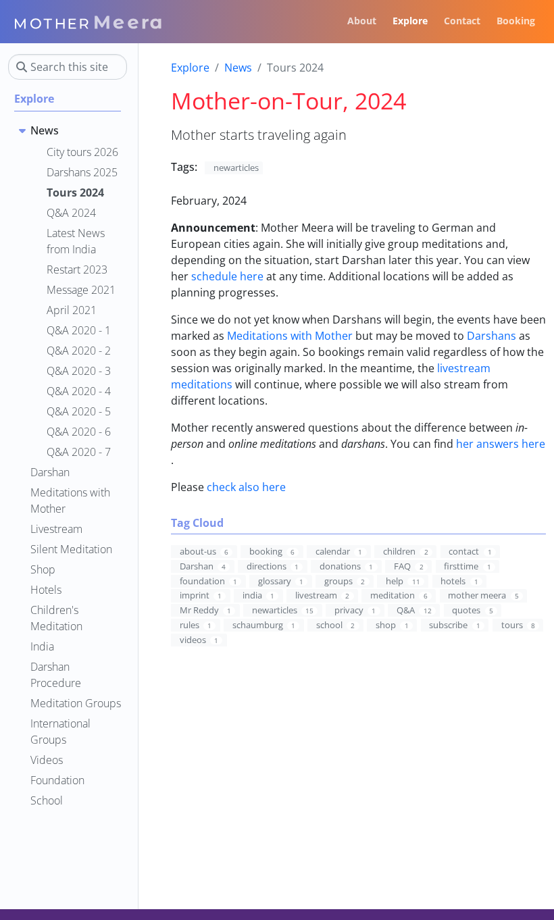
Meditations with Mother (290, 335)
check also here (246, 487)
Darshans (491, 335)
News (238, 67)
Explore (190, 67)
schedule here (227, 276)
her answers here (500, 443)
